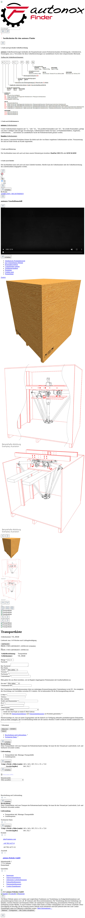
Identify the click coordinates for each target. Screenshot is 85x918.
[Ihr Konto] (3, 186)
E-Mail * (4, 695)
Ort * (3, 705)
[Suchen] (7, 31)
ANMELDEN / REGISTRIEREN (12, 194)
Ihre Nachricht (6, 666)
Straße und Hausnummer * (10, 701)
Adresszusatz (5, 707)
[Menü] (3, 196)
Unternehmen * (6, 676)
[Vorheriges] (3, 536)
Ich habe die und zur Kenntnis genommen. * (32, 714)
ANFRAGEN (5, 644)
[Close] (3, 43)
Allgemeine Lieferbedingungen (16, 880)
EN (4, 183)
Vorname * (4, 672)
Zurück (3, 277)
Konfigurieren (13, 910)
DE (4, 181)
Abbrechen (5, 729)
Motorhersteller (6, 778)
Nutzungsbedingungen (36, 714)
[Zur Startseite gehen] (42, 26)
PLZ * (3, 703)
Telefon (3, 697)
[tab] (16, 735)
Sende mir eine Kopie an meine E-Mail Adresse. (19, 712)
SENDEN (13, 729)
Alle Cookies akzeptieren (26, 910)
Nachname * (5, 674)
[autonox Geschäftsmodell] (1, 177)
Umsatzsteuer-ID (6, 685)
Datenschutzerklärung (19, 714)
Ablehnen (4, 910)
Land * (3, 709)
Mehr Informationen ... (44, 908)
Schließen (8, 190)
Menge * (4, 660)
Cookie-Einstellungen (13, 886)
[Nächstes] (7, 536)
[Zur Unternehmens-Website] (2, 175)
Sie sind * (4, 683)
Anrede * (4, 670)
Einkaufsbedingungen (13, 882)
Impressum (10, 875)
